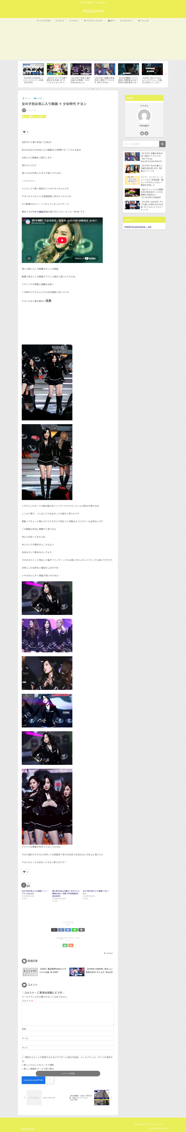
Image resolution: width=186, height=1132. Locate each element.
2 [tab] (93, 89)
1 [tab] (89, 89)
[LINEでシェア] (75, 930)
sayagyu (144, 125)
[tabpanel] (33, 73)
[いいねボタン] (24, 132)
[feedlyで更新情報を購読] (65, 945)
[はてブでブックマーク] (68, 930)
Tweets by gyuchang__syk (137, 226)
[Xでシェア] (54, 930)
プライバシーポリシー (157, 1124)
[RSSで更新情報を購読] (70, 945)
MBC (41, 211)
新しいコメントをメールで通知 (39, 1064)
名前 (24, 1028)
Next (166, 74)
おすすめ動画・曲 (39, 116)
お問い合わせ (140, 1124)
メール (25, 1038)
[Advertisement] (93, 42)
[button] (81, 930)
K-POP (27, 116)
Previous (20, 74)
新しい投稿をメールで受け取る (39, 1068)
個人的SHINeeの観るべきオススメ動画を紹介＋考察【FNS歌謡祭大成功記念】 (66, 893)
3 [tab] (97, 89)
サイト (25, 1047)
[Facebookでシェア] (61, 930)
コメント (27, 1000)
